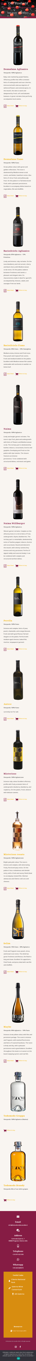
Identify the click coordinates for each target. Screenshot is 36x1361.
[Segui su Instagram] (16, 1347)
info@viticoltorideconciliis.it (18, 1225)
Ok (18, 1358)
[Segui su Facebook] (20, 1347)
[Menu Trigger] (2, 3)
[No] (34, 1355)
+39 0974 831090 (18, 1254)
